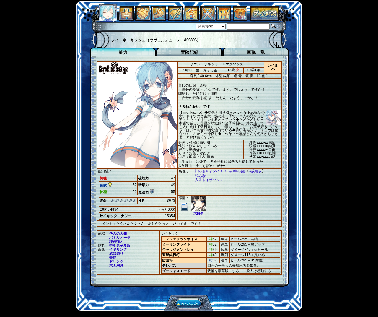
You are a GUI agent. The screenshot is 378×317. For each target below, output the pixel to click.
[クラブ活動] (223, 19)
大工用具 (116, 265)
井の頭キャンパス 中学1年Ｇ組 (220, 171)
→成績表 (255, 171)
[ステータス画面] (107, 19)
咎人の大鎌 (118, 233)
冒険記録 (189, 52)
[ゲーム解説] (264, 19)
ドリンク (116, 261)
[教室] (158, 19)
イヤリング (118, 249)
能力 (123, 52)
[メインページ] (126, 19)
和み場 (200, 176)
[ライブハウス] (207, 19)
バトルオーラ (120, 237)
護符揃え (116, 241)
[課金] (142, 19)
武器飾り (116, 253)
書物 (112, 257)
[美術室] (175, 19)
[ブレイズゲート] (191, 19)
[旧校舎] (240, 19)
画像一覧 (256, 52)
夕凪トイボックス (209, 180)
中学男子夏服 (120, 245)
